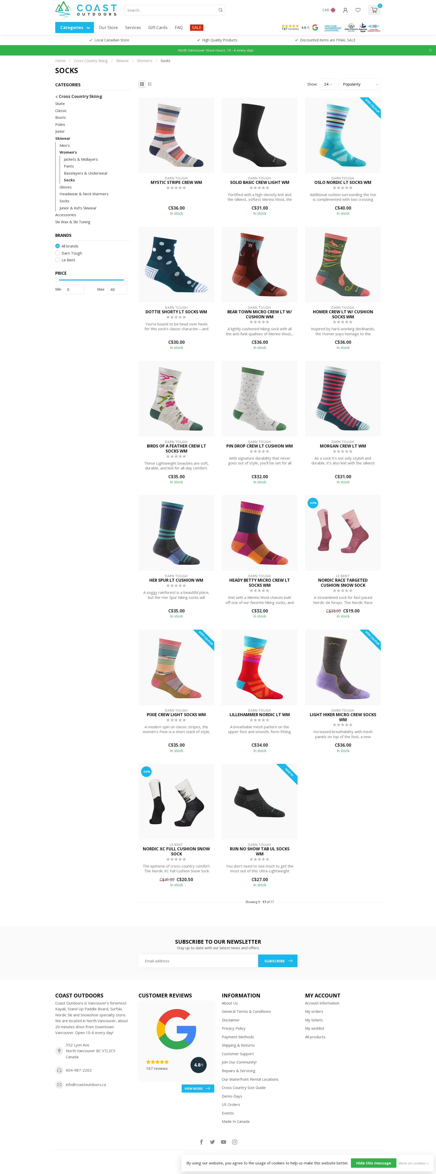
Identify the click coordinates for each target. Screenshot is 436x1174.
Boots (60, 117)
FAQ (179, 27)
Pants (69, 166)
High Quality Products (219, 40)
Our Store (108, 27)
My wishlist (314, 1028)
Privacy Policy (234, 1028)
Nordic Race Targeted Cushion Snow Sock (343, 583)
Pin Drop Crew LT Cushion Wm (259, 446)
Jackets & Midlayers (81, 158)
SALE (196, 27)
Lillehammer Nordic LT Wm (260, 714)
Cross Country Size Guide (244, 1087)
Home (60, 60)
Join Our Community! (239, 1062)
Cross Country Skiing (91, 60)
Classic (61, 110)
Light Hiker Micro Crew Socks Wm (343, 717)
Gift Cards (158, 27)
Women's (144, 60)
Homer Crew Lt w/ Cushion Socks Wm (343, 314)
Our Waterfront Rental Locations (250, 1079)
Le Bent (68, 260)
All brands (70, 246)
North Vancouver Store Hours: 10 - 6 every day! (215, 50)
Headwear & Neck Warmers (84, 193)
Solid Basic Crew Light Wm (259, 182)
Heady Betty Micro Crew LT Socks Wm (259, 583)
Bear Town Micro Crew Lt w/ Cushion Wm (259, 314)
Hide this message (373, 1162)
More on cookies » (413, 1163)
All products (315, 1036)
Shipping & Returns (238, 1045)
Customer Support (238, 1053)
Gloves (66, 186)
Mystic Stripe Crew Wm (176, 182)
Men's (65, 145)
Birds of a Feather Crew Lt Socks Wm (176, 448)
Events (228, 1112)
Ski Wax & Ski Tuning (72, 221)
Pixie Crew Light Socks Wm (176, 714)
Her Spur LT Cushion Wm (176, 580)
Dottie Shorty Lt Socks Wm (176, 311)
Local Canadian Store (111, 40)
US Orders (231, 1104)
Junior (60, 131)
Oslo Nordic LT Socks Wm (342, 182)
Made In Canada (236, 1121)
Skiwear (122, 60)
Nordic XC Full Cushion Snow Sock (176, 851)
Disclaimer (231, 1019)
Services (133, 27)
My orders (314, 1011)
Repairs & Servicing (238, 1070)
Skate (60, 103)
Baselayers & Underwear (86, 173)
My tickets (314, 1019)
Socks (165, 60)
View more (193, 1088)
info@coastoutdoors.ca (86, 1084)
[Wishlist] (358, 10)
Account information (322, 1002)
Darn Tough (72, 253)
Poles (60, 124)
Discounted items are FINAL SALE (328, 40)
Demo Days (232, 1096)
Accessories (65, 214)
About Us (230, 1002)
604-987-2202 (79, 1070)
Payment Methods (238, 1036)
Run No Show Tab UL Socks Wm (259, 851)
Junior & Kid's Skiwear (78, 207)
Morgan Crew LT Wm (343, 446)
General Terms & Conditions (246, 1011)
